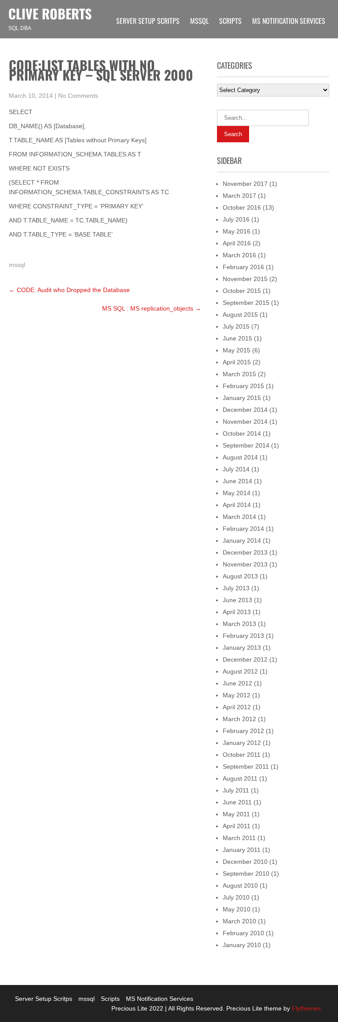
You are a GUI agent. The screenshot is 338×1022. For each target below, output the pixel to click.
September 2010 (246, 873)
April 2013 (237, 611)
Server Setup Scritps (148, 20)
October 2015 (242, 290)
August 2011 (240, 778)
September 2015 (246, 302)
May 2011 (236, 814)
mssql (199, 20)
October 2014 (242, 433)
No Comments (78, 95)
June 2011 (237, 802)
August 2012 (240, 671)
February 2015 (243, 385)
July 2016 (236, 219)
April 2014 (237, 504)
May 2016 (236, 231)
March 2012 (239, 718)
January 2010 (242, 944)
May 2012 (236, 695)
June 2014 (237, 481)
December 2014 (245, 409)
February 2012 (243, 730)
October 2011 (242, 754)
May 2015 (236, 350)
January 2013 (242, 647)
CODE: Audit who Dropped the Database (69, 289)
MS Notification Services (288, 20)
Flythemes (305, 1008)
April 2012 (237, 707)
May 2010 (236, 909)
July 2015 (236, 326)
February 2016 (243, 266)
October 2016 (242, 207)
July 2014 (236, 469)
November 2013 (245, 564)
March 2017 (239, 195)
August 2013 (240, 576)
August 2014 (240, 457)
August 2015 (240, 314)
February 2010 (243, 933)
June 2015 (237, 338)
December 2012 (245, 659)
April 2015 (237, 362)
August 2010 (240, 885)
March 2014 (239, 516)
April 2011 (236, 825)
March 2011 (239, 837)
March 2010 (239, 921)
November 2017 (245, 183)
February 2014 (243, 528)
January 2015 (242, 397)
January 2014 (242, 540)
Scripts (230, 20)
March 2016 (239, 255)
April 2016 (237, 243)
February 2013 (243, 635)
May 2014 (236, 492)
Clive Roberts (50, 13)
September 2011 (246, 766)
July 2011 (236, 790)
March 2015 (239, 374)
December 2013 (245, 552)
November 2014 (245, 421)
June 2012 (237, 683)
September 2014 (246, 445)
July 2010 (236, 897)
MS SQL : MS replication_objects (151, 308)
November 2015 (245, 278)
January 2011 (242, 849)
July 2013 (236, 588)
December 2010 (245, 861)
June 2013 (237, 600)
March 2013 (239, 623)
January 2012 (242, 742)
